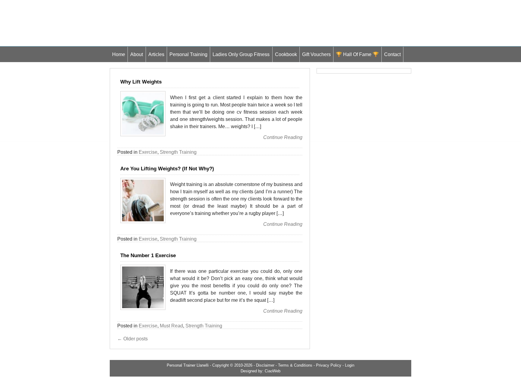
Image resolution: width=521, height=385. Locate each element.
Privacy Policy (328, 365)
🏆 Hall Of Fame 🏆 (357, 54)
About (136, 54)
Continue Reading (282, 137)
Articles (156, 54)
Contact (392, 54)
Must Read (171, 325)
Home (118, 54)
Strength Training (178, 152)
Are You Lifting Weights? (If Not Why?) (167, 169)
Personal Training (188, 54)
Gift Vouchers (316, 54)
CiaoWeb (272, 371)
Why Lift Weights (141, 82)
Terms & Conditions (295, 365)
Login (349, 365)
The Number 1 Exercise (148, 255)
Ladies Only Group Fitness (241, 54)
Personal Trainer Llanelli (188, 365)
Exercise (148, 152)
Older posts (132, 338)
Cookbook (286, 54)
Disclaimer (265, 365)
